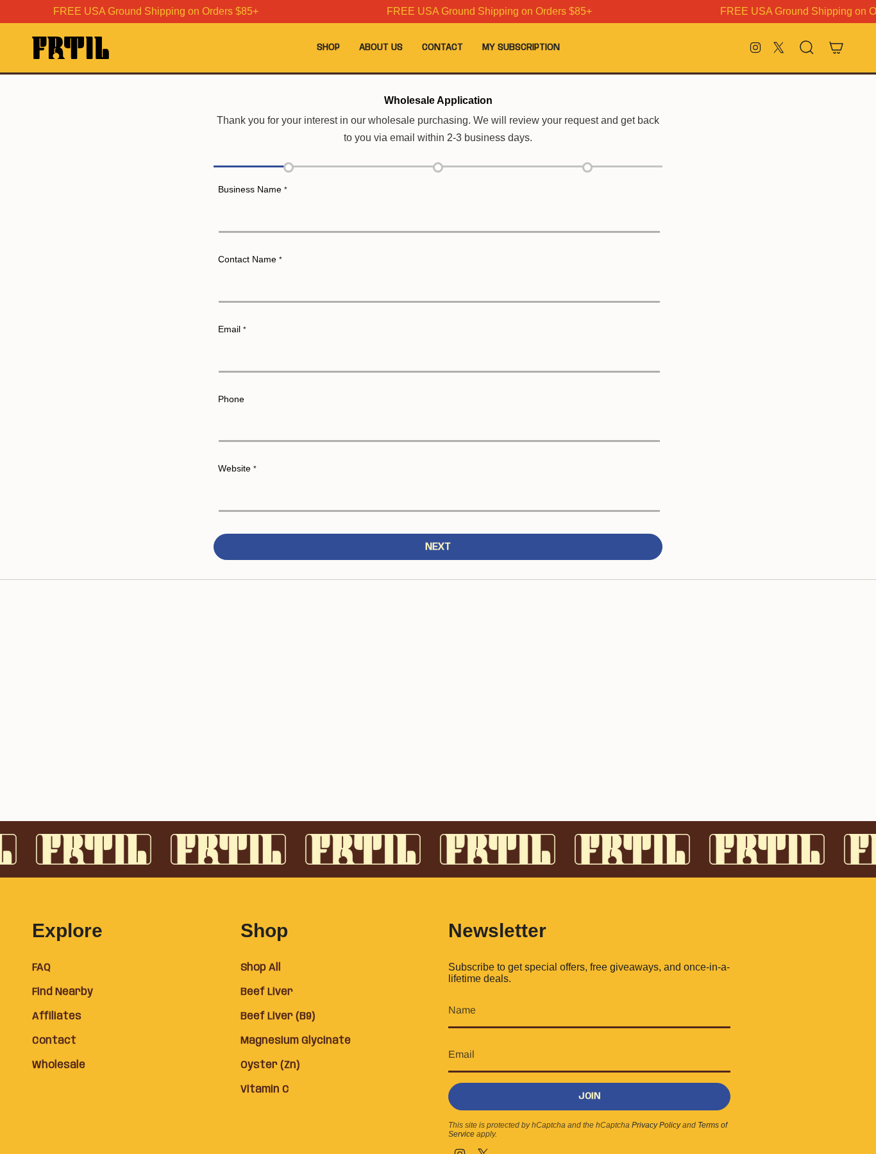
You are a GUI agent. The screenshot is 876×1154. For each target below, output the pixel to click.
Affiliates (56, 1016)
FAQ (41, 967)
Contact (54, 1040)
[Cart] (836, 47)
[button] (328, 48)
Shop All (260, 967)
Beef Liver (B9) (277, 1016)
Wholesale (58, 1065)
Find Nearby (62, 992)
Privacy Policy (656, 1125)
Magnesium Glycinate (295, 1040)
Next (438, 546)
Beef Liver (266, 992)
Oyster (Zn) (269, 1065)
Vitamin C (264, 1089)
